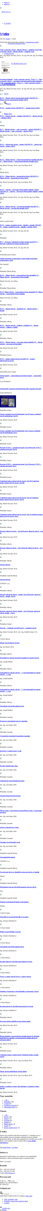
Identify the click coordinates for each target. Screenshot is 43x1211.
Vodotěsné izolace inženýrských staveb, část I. (15, 514)
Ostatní (6, 1122)
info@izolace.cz (10, 1173)
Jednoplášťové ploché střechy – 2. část (13, 673)
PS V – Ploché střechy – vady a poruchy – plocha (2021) (19, 129)
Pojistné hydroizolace (7, 902)
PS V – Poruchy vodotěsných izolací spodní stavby (17, 242)
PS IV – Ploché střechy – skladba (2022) (13, 116)
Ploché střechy (5, 643)
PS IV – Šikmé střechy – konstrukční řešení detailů (17, 275)
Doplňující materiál (10, 1105)
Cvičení (6, 1103)
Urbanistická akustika (7, 736)
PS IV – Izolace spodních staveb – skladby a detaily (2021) (19, 225)
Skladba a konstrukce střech (9, 991)
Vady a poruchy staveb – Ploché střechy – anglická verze (19, 50)
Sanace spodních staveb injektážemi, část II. (15, 414)
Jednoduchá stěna (6, 781)
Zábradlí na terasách (7, 917)
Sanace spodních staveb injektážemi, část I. (14, 431)
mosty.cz (7, 2)
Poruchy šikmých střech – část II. (11, 531)
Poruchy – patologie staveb (9, 628)
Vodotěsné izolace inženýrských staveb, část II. (15, 498)
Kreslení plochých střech (8, 1006)
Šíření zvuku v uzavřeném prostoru (12, 811)
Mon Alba (29, 1196)
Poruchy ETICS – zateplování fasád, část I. (14, 464)
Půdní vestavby (5, 932)
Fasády (6, 1126)
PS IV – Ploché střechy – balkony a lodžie (14, 325)
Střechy (2, 565)
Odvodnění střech (6, 706)
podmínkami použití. (32, 42)
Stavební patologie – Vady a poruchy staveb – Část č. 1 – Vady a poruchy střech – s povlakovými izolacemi (21, 80)
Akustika (7, 1120)
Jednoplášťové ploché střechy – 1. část (13, 689)
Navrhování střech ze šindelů (10, 872)
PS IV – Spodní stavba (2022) (10, 108)
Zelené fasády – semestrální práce (11, 376)
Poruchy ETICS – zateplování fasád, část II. (15, 447)
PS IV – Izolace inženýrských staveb (12, 359)
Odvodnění (4, 857)
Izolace (6, 1118)
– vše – (6, 1100)
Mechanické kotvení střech (9, 887)
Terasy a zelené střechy (8, 976)
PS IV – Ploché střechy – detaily (11, 309)
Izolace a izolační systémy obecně (11, 1086)
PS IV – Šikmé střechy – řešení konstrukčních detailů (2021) (20, 160)
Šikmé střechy (8, 1124)
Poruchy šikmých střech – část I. (11, 548)
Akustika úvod (5, 842)
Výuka (4, 34)
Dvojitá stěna (4, 766)
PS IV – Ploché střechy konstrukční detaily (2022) (17, 98)
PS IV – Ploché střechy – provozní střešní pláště (16, 342)
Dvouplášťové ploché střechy (10, 658)
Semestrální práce (9, 1107)
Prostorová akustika (7, 721)
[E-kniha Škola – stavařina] (9, 1147)
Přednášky (7, 1102)
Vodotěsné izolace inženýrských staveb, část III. (16, 481)
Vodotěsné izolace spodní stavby (11, 1055)
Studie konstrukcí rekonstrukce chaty (13, 258)
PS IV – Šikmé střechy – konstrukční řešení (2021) (17, 176)
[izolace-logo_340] (5, 12)
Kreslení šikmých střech (8, 961)
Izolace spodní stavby (11, 1128)
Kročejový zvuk (5, 751)
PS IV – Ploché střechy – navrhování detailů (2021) (17, 206)
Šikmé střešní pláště (6, 1071)
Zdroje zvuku (4, 827)
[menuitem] (23, 2)
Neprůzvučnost (5, 796)
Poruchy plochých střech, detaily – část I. (14, 611)
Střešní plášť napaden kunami (10, 389)
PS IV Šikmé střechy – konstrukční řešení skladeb (17, 292)
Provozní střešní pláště (7, 1021)
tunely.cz (7, 4)
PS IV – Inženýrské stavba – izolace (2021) (14, 144)
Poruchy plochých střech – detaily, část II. (14, 594)
